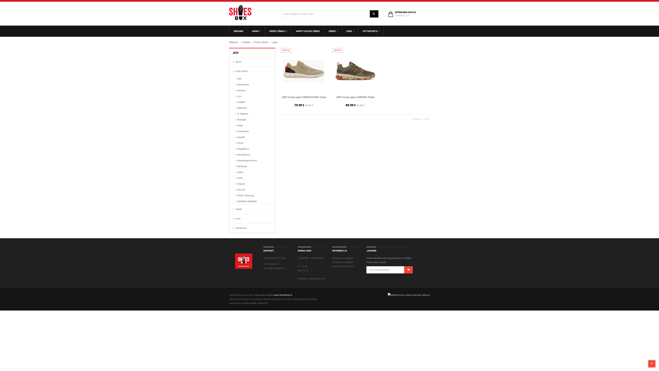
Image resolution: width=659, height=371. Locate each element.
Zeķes (239, 209)
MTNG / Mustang (245, 195)
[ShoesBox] (240, 12)
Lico (239, 96)
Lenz (238, 218)
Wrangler (241, 119)
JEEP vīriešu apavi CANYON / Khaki (355, 97)
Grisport (241, 184)
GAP (239, 78)
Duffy (240, 178)
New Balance (243, 154)
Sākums (233, 42)
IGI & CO (241, 189)
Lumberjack (243, 131)
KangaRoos (243, 149)
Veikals (246, 42)
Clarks (240, 172)
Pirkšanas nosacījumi (342, 262)
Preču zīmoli (261, 42)
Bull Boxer (242, 166)
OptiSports (241, 228)
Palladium (242, 108)
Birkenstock (243, 84)
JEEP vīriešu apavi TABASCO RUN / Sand (303, 97)
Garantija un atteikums (343, 266)
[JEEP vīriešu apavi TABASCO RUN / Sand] (304, 71)
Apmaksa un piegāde (342, 258)
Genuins (241, 90)
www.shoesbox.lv (283, 295)
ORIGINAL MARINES (247, 201)
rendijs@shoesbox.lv (273, 268)
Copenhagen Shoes (247, 160)
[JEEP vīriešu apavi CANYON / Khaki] (355, 71)
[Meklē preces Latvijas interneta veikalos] (409, 295)
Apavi (238, 61)
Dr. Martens (242, 114)
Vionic (240, 143)
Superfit (241, 137)
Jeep (240, 125)
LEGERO (241, 102)
